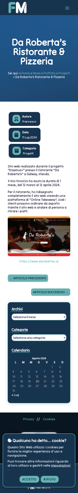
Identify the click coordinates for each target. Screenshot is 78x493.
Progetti (64, 73)
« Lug (15, 395)
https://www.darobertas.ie (39, 261)
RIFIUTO (50, 479)
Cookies (49, 419)
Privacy (28, 419)
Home (25, 73)
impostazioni (60, 465)
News (37, 73)
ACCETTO (29, 479)
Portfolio (49, 73)
